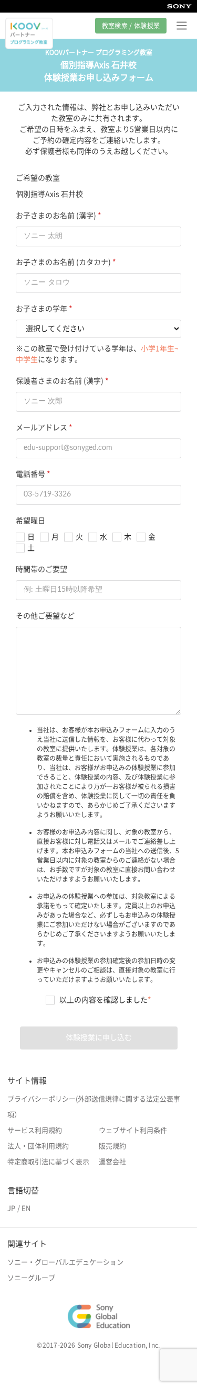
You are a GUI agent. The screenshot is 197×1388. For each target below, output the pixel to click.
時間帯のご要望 (41, 569)
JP (11, 1208)
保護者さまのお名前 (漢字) (59, 381)
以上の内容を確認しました (105, 999)
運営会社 (112, 1161)
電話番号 (30, 474)
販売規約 (112, 1146)
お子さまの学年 (41, 308)
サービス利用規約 (34, 1130)
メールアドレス (41, 427)
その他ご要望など (45, 615)
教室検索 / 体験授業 (131, 25)
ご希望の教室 (38, 178)
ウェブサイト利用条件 (133, 1130)
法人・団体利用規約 (38, 1146)
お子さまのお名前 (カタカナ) (63, 262)
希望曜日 (30, 520)
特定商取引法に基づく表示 (48, 1161)
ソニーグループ (31, 1277)
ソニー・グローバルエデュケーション (65, 1262)
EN (26, 1208)
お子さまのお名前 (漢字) (56, 215)
